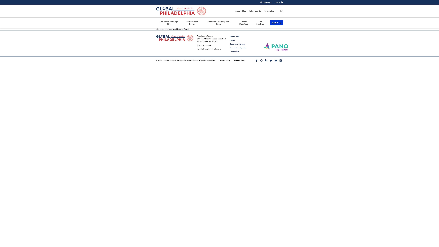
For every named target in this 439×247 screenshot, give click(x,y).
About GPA (234, 36)
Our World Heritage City (169, 22)
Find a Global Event (192, 22)
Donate (276, 23)
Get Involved (260, 22)
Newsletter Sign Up (238, 48)
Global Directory (243, 22)
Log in (232, 40)
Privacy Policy (239, 60)
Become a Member (237, 44)
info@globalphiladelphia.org (209, 49)
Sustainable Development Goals (218, 22)
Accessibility (225, 60)
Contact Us (234, 52)
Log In (277, 2)
